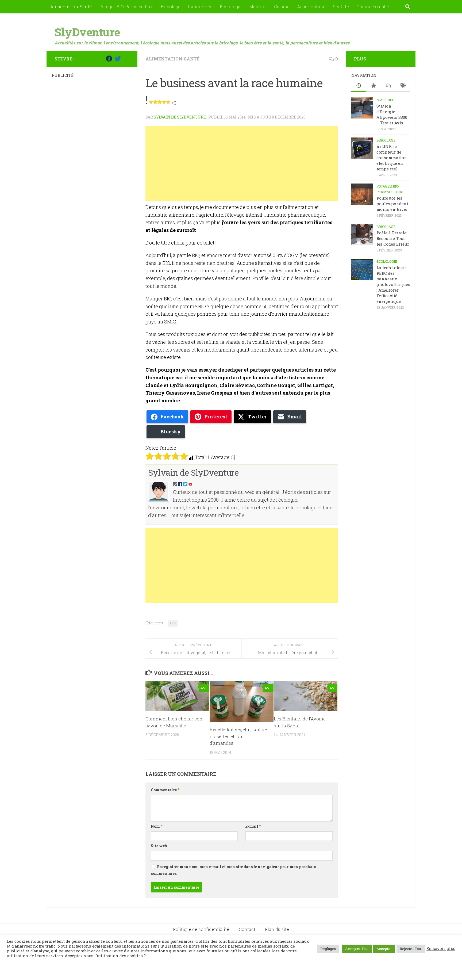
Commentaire (165, 789)
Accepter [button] (384, 948)
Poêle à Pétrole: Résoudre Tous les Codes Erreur (392, 238)
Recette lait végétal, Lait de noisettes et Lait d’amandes (238, 736)
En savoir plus (440, 948)
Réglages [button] (328, 948)
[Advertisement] (241, 163)
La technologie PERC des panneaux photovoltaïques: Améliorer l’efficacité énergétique (393, 284)
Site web (159, 845)
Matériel (258, 6)
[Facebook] (109, 58)
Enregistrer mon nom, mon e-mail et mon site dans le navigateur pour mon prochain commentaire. (234, 870)
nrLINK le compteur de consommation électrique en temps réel (391, 157)
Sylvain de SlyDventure (180, 117)
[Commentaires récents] (388, 86)
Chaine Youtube (372, 6)
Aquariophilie (311, 6)
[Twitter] (117, 58)
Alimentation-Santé (71, 6)
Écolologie (231, 6)
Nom (156, 826)
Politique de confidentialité (201, 929)
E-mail (253, 826)
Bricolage (170, 6)
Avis (173, 623)
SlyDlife (341, 6)
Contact (247, 929)
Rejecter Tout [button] (411, 948)
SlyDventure (87, 32)
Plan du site (277, 929)
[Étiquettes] (402, 86)
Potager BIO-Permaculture (126, 6)
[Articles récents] (358, 86)
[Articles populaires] (373, 86)
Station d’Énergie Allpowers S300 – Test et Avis (391, 114)
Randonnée (200, 6)
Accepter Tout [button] (357, 948)
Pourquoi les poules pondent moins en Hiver (392, 203)
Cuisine (282, 6)
